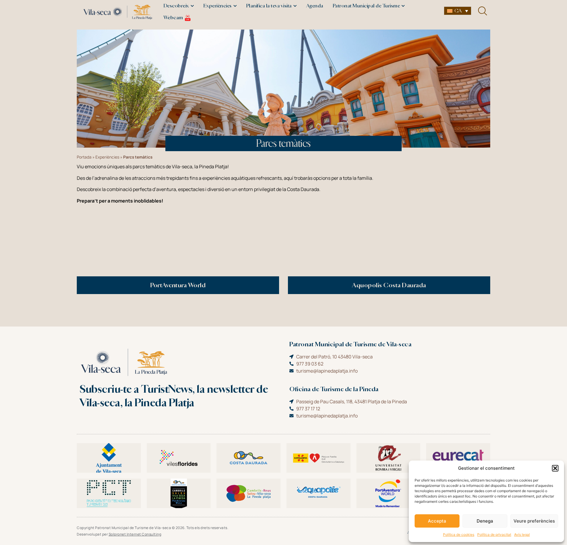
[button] (555, 468)
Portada (84, 157)
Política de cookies (458, 534)
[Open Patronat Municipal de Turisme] (403, 5)
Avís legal (522, 534)
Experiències (107, 157)
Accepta (437, 521)
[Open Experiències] (235, 5)
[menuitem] (457, 10)
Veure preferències (534, 521)
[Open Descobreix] (192, 5)
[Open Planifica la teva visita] (295, 5)
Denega (485, 521)
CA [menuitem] (458, 11)
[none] (457, 10)
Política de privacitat (494, 534)
